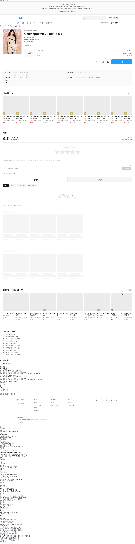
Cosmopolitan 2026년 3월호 (49, 117)
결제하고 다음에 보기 (16, 479)
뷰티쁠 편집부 (128, 317)
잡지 (25, 30)
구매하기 (7, 513)
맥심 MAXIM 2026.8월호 (75, 314)
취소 (1, 386)
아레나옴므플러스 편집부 (91, 317)
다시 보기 (9, 522)
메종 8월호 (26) (8, 313)
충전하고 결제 (4, 480)
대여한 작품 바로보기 (17, 446)
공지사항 (21, 403)
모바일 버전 (3, 542)
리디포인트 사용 (4, 477)
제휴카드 (36, 402)
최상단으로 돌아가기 (10, 394)
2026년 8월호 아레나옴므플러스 (89, 314)
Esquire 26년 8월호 (49, 314)
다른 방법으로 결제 (5, 437)
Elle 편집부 (100, 315)
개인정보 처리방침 (26, 419)
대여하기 (2, 513)
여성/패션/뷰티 (32, 30)
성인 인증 (2, 383)
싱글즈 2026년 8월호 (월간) (35, 314)
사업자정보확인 (42, 419)
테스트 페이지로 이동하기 (67, 11)
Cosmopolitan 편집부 (30, 39)
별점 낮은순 (32, 185)
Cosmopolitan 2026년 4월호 (36, 117)
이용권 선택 (3, 465)
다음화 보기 (3, 522)
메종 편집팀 (6, 315)
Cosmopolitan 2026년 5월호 (22, 117)
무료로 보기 (3, 467)
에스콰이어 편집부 (48, 317)
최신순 (6, 185)
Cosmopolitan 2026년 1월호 (76, 117)
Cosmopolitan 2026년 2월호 (63, 117)
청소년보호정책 (34, 419)
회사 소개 (70, 402)
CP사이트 (36, 407)
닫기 (4, 506)
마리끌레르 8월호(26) (22, 314)
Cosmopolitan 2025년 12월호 (90, 117)
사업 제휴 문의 (54, 405)
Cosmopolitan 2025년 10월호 (117, 117)
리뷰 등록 (126, 168)
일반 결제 (11, 480)
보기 (1, 506)
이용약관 (19, 419)
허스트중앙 (27, 42)
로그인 (113, 18)
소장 (122, 62)
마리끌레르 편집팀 (21, 317)
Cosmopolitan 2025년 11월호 (103, 117)
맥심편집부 (73, 317)
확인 (1, 457)
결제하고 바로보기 (5, 479)
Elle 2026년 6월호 (103, 313)
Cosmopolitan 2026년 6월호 (9, 117)
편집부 (59, 317)
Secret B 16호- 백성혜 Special (116, 314)
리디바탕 (36, 410)
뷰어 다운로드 (37, 405)
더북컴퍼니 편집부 (35, 317)
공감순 (13, 185)
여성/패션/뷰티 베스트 (9, 331)
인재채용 (70, 405)
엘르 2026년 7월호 (62, 314)
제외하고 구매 (4, 389)
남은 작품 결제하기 (5, 446)
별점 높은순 (22, 185)
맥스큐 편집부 (115, 317)
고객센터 (21, 399)
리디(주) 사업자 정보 (22, 417)
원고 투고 (53, 402)
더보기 (130, 93)
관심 (28, 45)
